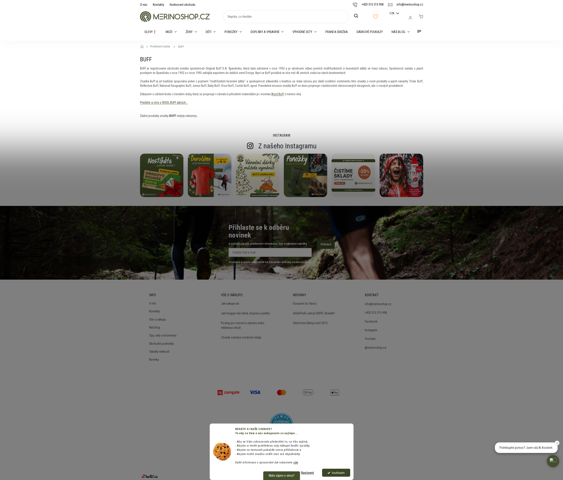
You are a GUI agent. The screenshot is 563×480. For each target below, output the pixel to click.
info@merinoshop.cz (378, 304)
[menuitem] (150, 32)
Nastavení (307, 473)
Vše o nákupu (157, 319)
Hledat (358, 16)
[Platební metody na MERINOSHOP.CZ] (228, 392)
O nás (143, 4)
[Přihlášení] (410, 17)
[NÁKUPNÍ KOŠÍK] (421, 16)
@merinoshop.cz (375, 347)
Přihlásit (326, 244)
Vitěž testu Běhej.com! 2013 (310, 323)
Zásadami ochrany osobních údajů (290, 262)
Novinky (154, 359)
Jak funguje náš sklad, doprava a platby (245, 313)
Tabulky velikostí (159, 351)
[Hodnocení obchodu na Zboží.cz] (149, 476)
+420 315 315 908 (376, 312)
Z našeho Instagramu (287, 146)
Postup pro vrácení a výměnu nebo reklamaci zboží (242, 325)
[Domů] (143, 47)
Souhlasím (338, 472)
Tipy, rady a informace (163, 335)
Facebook (371, 321)
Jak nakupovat (230, 303)
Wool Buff (277, 94)
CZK (392, 13)
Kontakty (158, 4)
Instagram (371, 330)
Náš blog (154, 327)
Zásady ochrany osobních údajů (241, 337)
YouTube (370, 339)
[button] (553, 461)
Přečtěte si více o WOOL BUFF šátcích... (164, 102)
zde (295, 462)
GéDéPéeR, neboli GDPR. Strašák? (314, 313)
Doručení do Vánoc (305, 303)
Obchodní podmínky (161, 343)
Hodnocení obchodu (182, 4)
